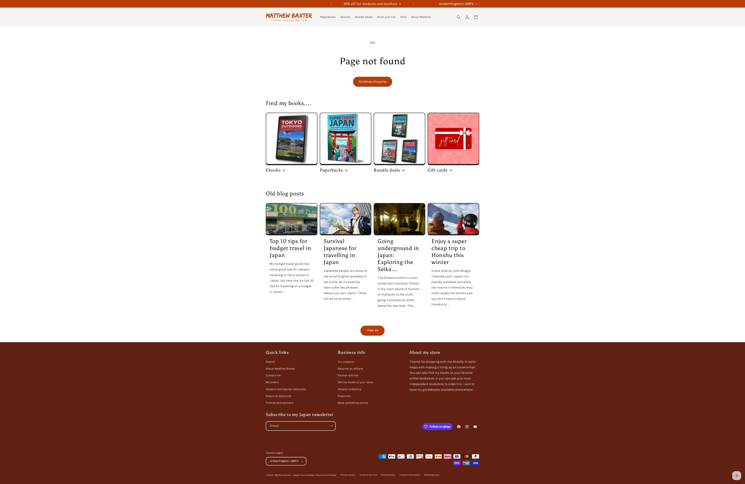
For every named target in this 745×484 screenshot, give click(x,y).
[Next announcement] (414, 4)
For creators (346, 361)
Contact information (409, 475)
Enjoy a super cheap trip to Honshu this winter (449, 252)
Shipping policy (432, 475)
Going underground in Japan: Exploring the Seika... (398, 255)
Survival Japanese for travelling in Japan (340, 252)
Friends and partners (280, 402)
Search (270, 361)
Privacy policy (347, 475)
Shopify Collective (349, 389)
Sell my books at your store (355, 382)
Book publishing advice (353, 402)
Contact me (273, 375)
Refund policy (388, 475)
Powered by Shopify (326, 475)
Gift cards (438, 170)
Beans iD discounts (278, 396)
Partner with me (348, 375)
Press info (344, 396)
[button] (458, 17)
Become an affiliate (350, 368)
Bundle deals (387, 170)
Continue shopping (372, 81)
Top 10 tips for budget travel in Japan (290, 248)
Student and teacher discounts (286, 389)
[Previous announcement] (331, 4)
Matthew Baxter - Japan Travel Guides (295, 475)
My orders (272, 382)
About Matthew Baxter (280, 368)
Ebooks (273, 170)
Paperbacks (331, 170)
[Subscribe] (331, 426)
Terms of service (368, 475)
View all (372, 330)
